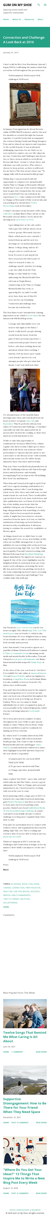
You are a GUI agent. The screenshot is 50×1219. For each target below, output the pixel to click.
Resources (29, 19)
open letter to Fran (24, 219)
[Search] (38, 4)
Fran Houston (32, 887)
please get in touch (11, 836)
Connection (18, 887)
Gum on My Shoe (17, 5)
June (28, 421)
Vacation (24, 899)
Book (24, 884)
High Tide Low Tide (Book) (16, 891)
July (32, 421)
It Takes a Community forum (16, 653)
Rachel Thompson (16, 802)
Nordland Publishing (34, 554)
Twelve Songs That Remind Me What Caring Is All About (24, 1036)
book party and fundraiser (24, 659)
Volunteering (10, 902)
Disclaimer (36, 1210)
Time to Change (11, 899)
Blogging (16, 884)
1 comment (17, 1052)
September (8, 424)
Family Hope (36, 662)
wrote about (32, 315)
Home (6, 19)
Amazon (34, 673)
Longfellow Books (21, 679)
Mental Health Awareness (16, 895)
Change (7, 887)
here (17, 197)
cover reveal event (24, 627)
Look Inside (34, 711)
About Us (16, 19)
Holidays (35, 891)
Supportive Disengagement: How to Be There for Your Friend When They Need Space (24, 1105)
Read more (41, 1052)
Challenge (33, 884)
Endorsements (23, 1210)
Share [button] (6, 907)
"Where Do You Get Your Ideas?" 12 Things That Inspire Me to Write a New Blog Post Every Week (24, 1176)
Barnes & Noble (18, 676)
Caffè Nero (8, 214)
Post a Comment (20, 1122)
